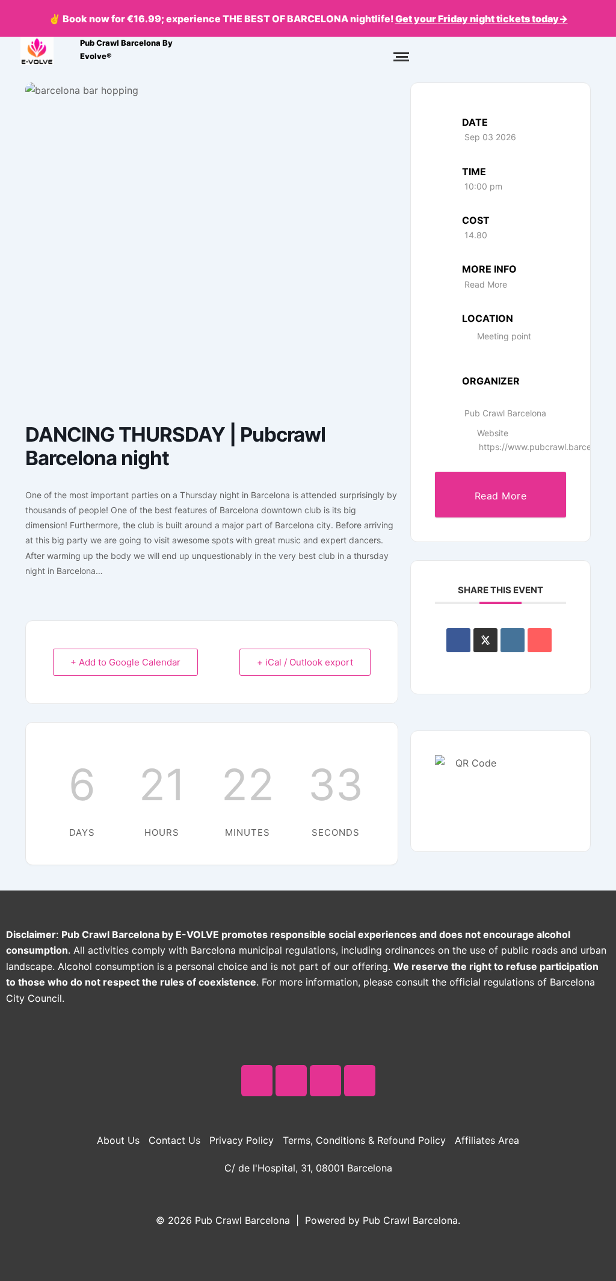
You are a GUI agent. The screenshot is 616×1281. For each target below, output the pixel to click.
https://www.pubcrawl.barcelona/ (545, 447)
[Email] (540, 640)
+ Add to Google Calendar (125, 662)
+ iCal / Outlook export (305, 662)
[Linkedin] (512, 640)
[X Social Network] (485, 640)
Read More (485, 284)
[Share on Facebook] (458, 640)
